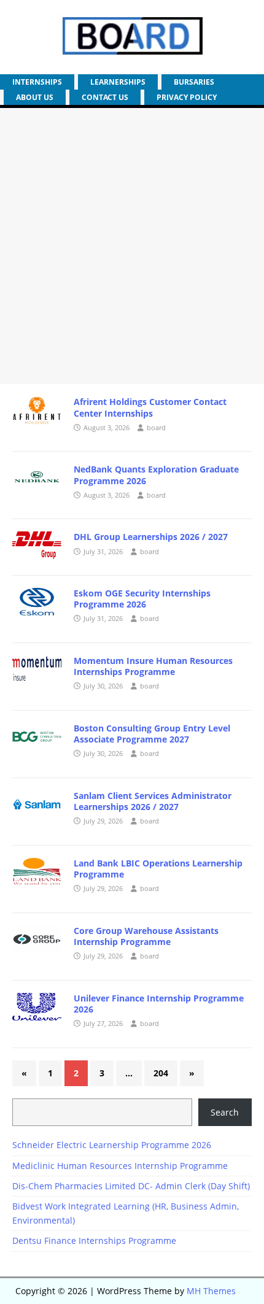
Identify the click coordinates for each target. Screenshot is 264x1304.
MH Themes (211, 1291)
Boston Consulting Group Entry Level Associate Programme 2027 (152, 733)
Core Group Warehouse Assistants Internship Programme (146, 936)
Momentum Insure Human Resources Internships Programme (153, 666)
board (156, 427)
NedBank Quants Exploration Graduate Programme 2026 (156, 474)
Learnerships (118, 82)
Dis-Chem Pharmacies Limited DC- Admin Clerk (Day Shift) (131, 1186)
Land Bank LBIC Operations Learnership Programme (158, 868)
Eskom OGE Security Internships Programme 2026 (142, 598)
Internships (37, 82)
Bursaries (194, 82)
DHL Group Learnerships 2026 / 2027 (151, 536)
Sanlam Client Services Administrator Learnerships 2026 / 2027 (152, 801)
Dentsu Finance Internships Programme (94, 1240)
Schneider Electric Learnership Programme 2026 (111, 1145)
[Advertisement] (132, 246)
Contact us (105, 97)
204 (160, 1073)
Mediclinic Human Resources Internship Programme (120, 1165)
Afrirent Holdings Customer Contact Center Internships (150, 407)
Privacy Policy (187, 97)
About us (34, 97)
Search (225, 1112)
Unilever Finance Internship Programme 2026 (159, 1003)
